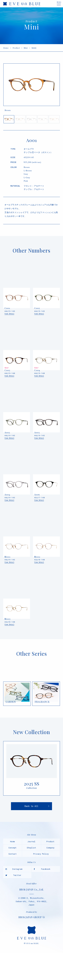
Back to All (31, 806)
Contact (12, 854)
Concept (12, 847)
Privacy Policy (41, 854)
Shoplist (31, 847)
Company (50, 847)
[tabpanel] (31, 88)
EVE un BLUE (21, 3)
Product (16, 48)
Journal (31, 841)
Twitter (17, 875)
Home (6, 48)
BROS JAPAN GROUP (30, 917)
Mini (26, 48)
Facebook (45, 869)
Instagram (17, 869)
